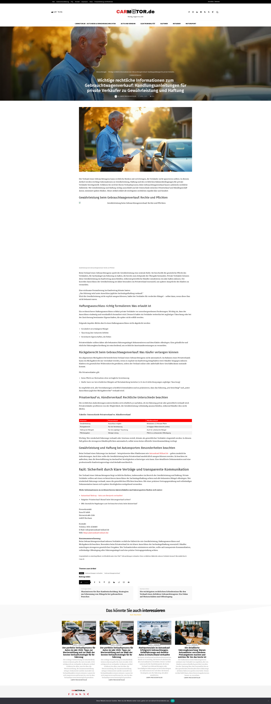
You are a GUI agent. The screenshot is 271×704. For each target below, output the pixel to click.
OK (173, 701)
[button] (217, 12)
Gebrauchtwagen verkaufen (94, 573)
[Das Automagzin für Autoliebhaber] (135, 11)
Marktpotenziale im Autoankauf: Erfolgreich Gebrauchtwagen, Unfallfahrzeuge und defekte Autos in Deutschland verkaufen (154, 651)
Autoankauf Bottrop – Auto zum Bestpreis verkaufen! (101, 496)
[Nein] (268, 701)
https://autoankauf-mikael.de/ (95, 533)
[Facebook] (189, 12)
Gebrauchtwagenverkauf (112, 573)
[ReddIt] (119, 582)
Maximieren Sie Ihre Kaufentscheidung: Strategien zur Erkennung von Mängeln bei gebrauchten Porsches (105, 594)
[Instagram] (193, 12)
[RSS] (204, 12)
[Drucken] (129, 582)
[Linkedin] (197, 12)
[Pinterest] (104, 582)
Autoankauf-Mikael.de (158, 453)
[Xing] (212, 12)
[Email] (124, 582)
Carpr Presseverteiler (128, 96)
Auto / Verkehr (79, 645)
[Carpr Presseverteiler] (116, 96)
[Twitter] (208, 12)
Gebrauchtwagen (101, 72)
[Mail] (200, 12)
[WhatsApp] (109, 582)
